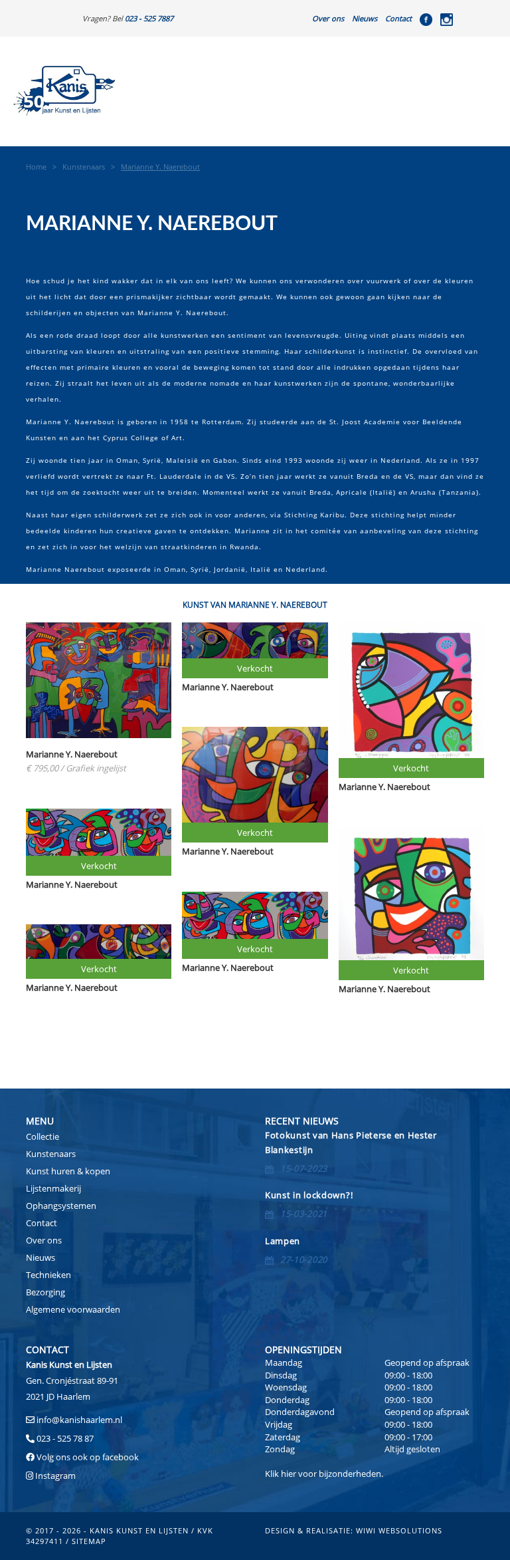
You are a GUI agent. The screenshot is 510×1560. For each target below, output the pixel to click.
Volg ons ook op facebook (87, 1457)
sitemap (89, 1541)
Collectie (42, 1136)
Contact (398, 18)
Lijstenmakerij (53, 1188)
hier (288, 1474)
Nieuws (364, 18)
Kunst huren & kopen (68, 1171)
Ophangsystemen (61, 1206)
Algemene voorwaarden (73, 1309)
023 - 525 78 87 (65, 1438)
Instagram (55, 1476)
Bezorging (45, 1292)
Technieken (48, 1275)
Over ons (328, 18)
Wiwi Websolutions (399, 1530)
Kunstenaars (51, 1154)
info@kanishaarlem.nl (79, 1420)
